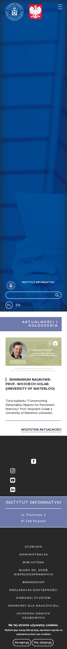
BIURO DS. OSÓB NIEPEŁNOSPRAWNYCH (33, 572)
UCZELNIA (33, 546)
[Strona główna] (14, 12)
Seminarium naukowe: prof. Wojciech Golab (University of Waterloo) (30, 384)
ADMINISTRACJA (33, 554)
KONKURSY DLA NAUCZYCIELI (33, 605)
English (18, 305)
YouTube (12, 481)
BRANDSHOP (34, 582)
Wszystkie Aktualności (41, 429)
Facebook (33, 462)
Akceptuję (21, 642)
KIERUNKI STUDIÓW (33, 597)
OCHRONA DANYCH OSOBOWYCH (33, 615)
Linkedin (12, 490)
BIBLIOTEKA (33, 562)
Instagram (12, 471)
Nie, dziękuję (43, 642)
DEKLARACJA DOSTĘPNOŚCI (33, 590)
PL (9, 305)
